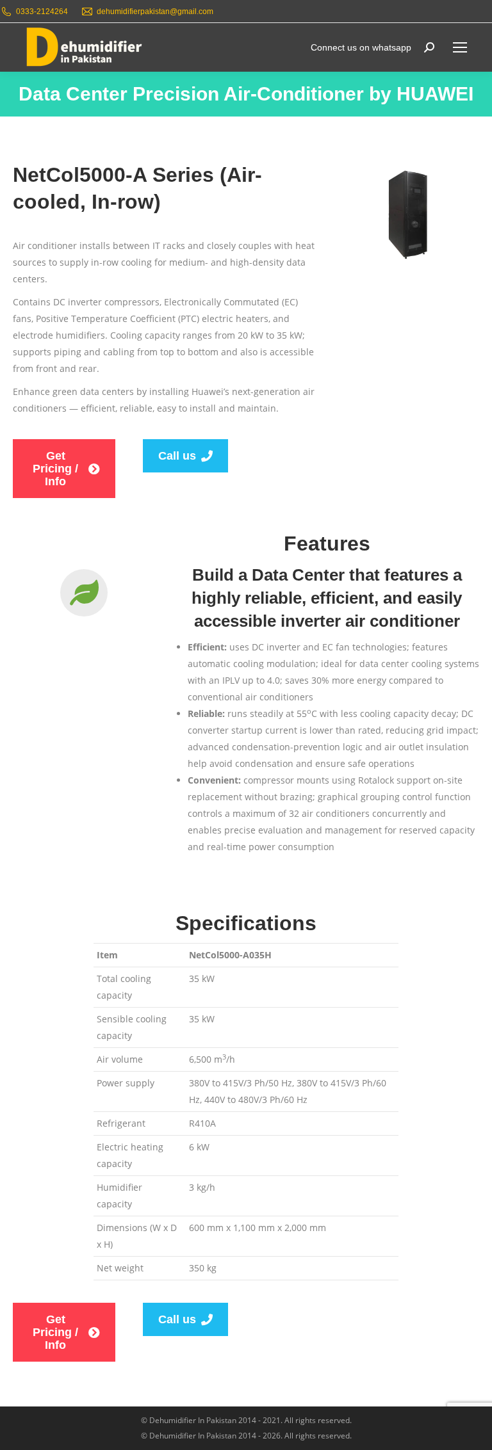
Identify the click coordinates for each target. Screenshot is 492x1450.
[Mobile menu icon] (460, 47)
